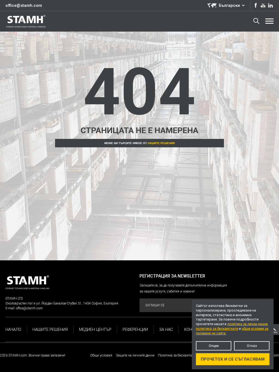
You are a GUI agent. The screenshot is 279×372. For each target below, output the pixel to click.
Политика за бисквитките (177, 355)
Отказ (252, 346)
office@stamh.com (23, 5)
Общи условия (101, 355)
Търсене (256, 21)
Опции (214, 346)
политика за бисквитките (217, 329)
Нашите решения (161, 143)
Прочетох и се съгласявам (233, 359)
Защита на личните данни (135, 355)
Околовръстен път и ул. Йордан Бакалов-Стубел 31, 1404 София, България (61, 303)
